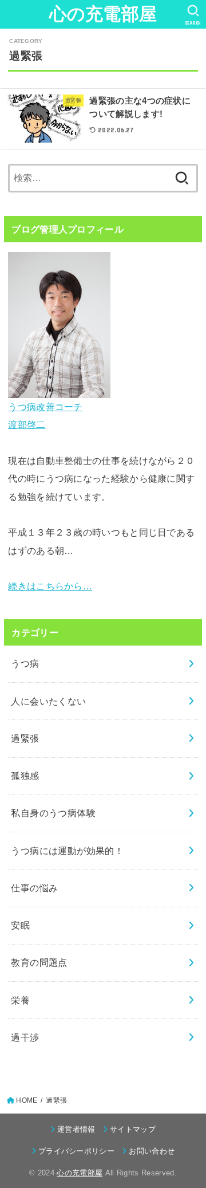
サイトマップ (133, 1129)
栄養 (20, 1000)
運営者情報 (76, 1129)
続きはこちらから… (50, 586)
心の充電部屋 (103, 14)
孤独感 (25, 775)
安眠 (20, 925)
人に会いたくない (48, 701)
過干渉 (25, 1037)
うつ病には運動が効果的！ (67, 850)
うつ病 (25, 663)
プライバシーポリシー (76, 1151)
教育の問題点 (39, 962)
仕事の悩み (34, 888)
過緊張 (25, 738)
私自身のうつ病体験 (53, 813)
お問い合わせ (152, 1151)
